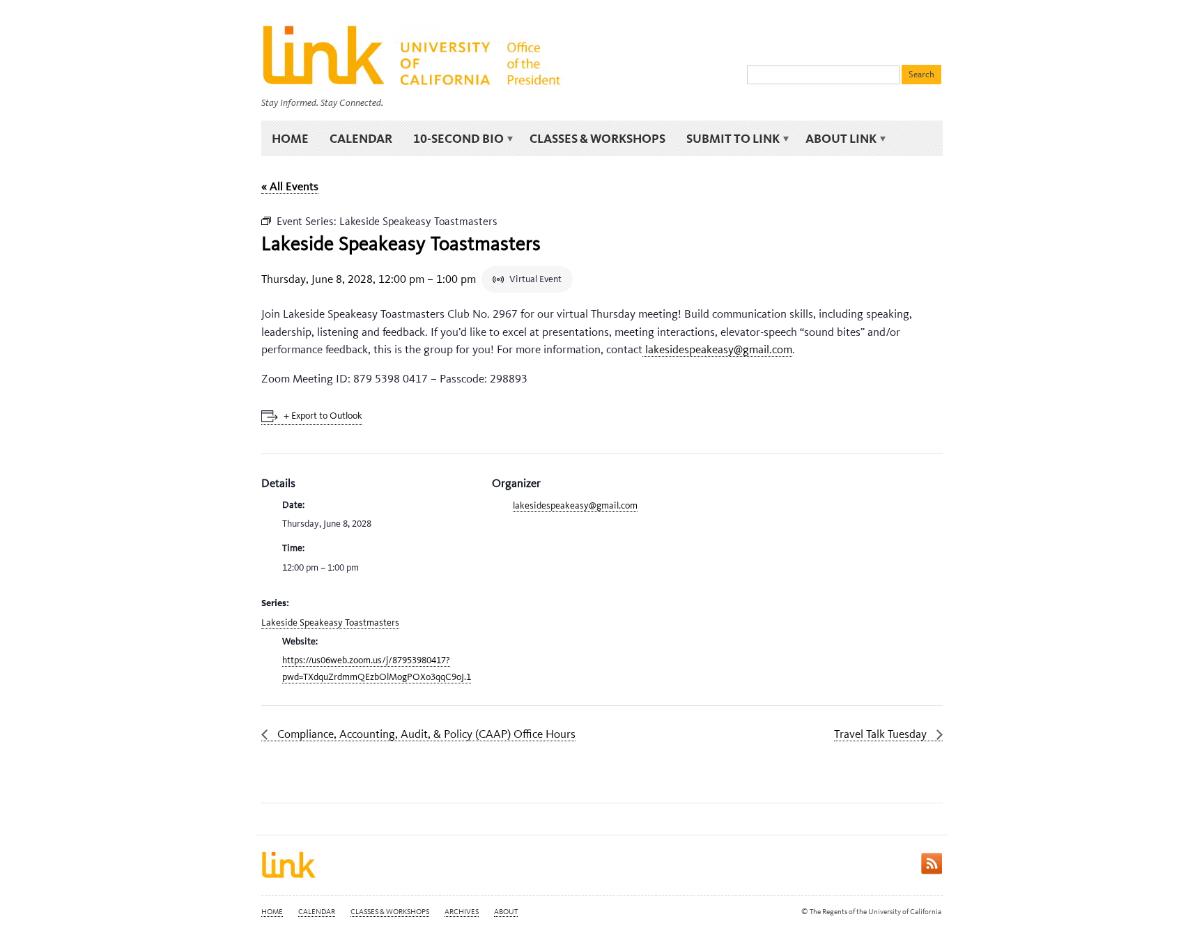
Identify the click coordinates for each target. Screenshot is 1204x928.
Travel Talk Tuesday (881, 734)
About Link (836, 138)
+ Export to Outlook (323, 416)
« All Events (289, 186)
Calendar (361, 138)
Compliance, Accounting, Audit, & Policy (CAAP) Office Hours (425, 734)
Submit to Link (728, 138)
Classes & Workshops (597, 138)
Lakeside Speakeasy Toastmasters (330, 622)
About (506, 911)
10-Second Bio (453, 138)
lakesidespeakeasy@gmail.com (717, 349)
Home (290, 138)
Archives (462, 911)
